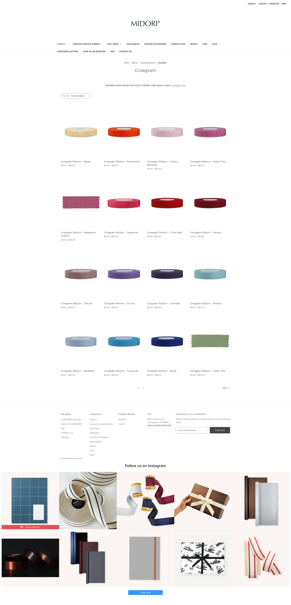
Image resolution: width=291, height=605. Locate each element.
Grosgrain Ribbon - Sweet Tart (208, 161)
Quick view (78, 127)
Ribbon (61, 44)
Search (252, 3)
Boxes (193, 44)
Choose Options (81, 137)
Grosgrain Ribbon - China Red (164, 232)
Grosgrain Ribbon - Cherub (77, 303)
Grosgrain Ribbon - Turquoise (121, 370)
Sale (214, 44)
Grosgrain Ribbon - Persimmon (122, 161)
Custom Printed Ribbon (86, 44)
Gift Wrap (113, 44)
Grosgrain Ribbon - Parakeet (77, 370)
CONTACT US (125, 51)
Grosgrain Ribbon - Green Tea (207, 370)
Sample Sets (178, 44)
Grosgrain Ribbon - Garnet (205, 232)
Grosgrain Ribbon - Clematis (163, 303)
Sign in (262, 3)
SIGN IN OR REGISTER (94, 51)
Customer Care (178, 85)
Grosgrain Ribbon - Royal (161, 370)
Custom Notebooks (155, 44)
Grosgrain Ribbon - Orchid (119, 303)
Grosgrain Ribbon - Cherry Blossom (162, 163)
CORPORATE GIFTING (67, 51)
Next (225, 388)
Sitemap (65, 437)
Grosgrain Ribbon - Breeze (206, 303)
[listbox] (81, 96)
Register (274, 3)
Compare (80, 132)
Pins (204, 44)
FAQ (112, 51)
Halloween (132, 44)
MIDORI (122, 419)
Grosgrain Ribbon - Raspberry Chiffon (78, 234)
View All (121, 424)
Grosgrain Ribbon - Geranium (121, 232)
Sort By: (66, 96)
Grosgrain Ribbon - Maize (76, 161)
